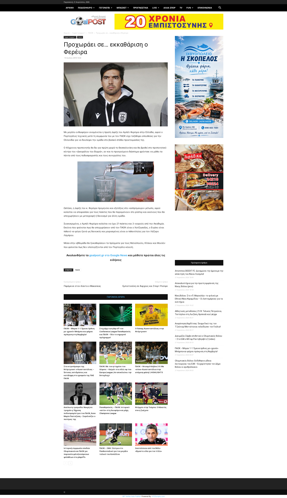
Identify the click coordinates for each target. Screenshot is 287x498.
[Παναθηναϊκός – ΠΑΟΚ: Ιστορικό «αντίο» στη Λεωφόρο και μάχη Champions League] (115, 393)
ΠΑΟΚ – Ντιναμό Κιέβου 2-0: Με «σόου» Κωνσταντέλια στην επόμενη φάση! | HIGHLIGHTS (149, 369)
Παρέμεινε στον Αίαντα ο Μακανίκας (82, 286)
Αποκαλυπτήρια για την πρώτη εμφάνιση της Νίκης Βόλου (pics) (197, 285)
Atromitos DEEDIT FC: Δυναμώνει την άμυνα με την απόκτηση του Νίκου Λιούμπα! (199, 272)
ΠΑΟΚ (90, 33)
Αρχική (67, 33)
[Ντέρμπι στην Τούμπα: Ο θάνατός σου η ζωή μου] (151, 393)
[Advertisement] (199, 235)
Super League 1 (78, 33)
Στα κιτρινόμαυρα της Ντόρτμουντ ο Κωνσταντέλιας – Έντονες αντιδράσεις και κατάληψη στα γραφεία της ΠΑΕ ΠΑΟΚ (79, 372)
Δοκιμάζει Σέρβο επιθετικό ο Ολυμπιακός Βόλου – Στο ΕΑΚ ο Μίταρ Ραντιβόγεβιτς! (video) (198, 337)
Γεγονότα (104, 7)
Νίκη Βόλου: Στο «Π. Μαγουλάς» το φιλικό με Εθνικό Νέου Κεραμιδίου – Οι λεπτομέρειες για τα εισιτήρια (199, 298)
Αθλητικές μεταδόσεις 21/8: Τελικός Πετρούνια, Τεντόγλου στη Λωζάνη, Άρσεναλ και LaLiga (198, 312)
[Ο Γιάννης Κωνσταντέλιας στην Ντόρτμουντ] (151, 315)
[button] (219, 8)
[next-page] (70, 463)
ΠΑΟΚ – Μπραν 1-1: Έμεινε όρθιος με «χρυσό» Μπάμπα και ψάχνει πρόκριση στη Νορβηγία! (79, 331)
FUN (188, 7)
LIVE (154, 7)
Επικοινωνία (205, 7)
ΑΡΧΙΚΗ (70, 7)
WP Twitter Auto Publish (131, 496)
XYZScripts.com (158, 496)
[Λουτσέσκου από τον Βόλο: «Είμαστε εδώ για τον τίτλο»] (151, 434)
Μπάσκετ (121, 7)
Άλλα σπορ (169, 7)
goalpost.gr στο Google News (108, 255)
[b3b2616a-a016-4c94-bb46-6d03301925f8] (115, 204)
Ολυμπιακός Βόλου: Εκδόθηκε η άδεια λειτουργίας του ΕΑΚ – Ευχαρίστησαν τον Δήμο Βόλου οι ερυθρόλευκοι (197, 364)
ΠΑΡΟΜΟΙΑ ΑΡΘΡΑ (116, 297)
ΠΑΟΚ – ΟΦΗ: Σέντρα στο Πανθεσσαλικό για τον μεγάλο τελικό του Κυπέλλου (113, 451)
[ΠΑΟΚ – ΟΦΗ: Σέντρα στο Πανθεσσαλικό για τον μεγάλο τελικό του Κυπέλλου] (115, 434)
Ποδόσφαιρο (85, 7)
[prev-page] (65, 463)
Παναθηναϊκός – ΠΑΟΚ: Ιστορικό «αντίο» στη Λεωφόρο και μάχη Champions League (114, 410)
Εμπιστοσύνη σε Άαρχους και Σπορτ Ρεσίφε (145, 286)
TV (181, 7)
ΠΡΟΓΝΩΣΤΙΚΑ (140, 7)
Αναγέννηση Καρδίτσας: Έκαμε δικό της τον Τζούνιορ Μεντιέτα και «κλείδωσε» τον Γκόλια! (198, 325)
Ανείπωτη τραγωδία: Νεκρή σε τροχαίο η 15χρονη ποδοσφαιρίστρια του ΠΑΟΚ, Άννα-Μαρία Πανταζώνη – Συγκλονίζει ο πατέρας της (80, 413)
